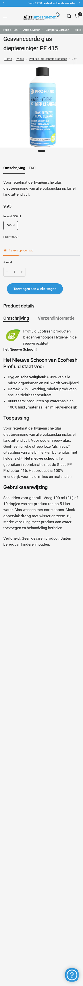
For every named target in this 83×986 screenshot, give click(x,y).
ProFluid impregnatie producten (48, 58)
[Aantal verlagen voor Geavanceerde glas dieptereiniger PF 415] (7, 271)
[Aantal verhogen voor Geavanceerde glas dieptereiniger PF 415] (21, 271)
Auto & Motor (31, 29)
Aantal (7, 262)
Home (8, 58)
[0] (76, 16)
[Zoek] (69, 16)
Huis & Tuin (10, 29)
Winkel (20, 58)
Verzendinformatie (56, 318)
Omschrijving (14, 168)
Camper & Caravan (57, 29)
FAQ (32, 168)
